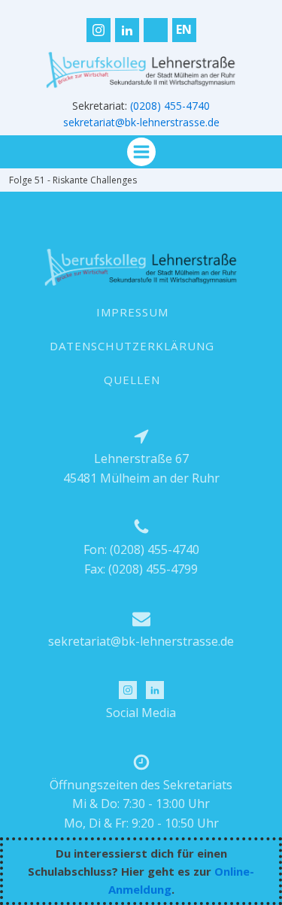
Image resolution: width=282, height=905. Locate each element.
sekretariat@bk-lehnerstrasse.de (141, 122)
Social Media (141, 712)
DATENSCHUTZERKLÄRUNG (132, 345)
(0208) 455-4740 (170, 105)
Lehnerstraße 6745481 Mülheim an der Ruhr (141, 468)
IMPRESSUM (132, 311)
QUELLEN (132, 379)
